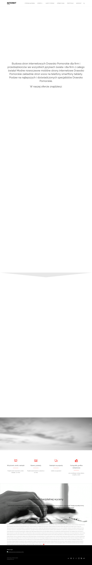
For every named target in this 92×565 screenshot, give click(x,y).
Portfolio (70, 3)
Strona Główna (30, 3)
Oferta (39, 3)
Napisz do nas (46, 511)
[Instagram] (79, 558)
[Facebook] (74, 558)
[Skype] (81, 558)
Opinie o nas (60, 3)
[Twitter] (84, 558)
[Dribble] (71, 558)
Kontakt (78, 3)
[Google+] (76, 558)
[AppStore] (68, 558)
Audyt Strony (50, 3)
